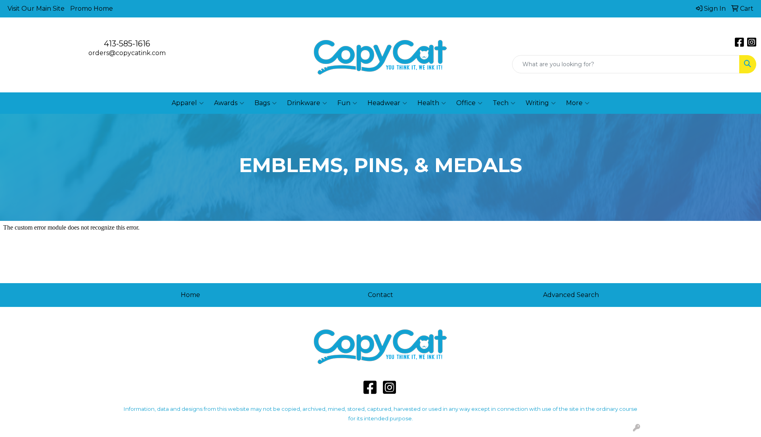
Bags (262, 103)
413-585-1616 (127, 43)
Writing (537, 103)
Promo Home (91, 8)
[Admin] (636, 428)
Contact (380, 295)
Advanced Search (571, 295)
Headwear (383, 103)
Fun (343, 103)
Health (428, 103)
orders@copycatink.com (127, 53)
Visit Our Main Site (36, 8)
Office (466, 103)
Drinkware (303, 103)
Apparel (184, 103)
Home (190, 295)
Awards (225, 103)
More (574, 103)
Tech (501, 103)
